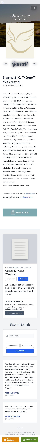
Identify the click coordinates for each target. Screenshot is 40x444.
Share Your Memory (14, 313)
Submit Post (20, 351)
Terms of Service (26, 434)
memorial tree (29, 193)
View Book (11, 279)
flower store (27, 197)
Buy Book (23, 279)
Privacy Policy (14, 434)
